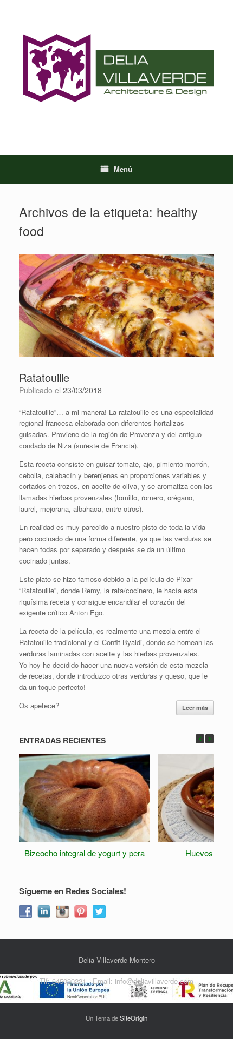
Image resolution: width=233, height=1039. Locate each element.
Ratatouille (44, 377)
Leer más (195, 707)
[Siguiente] (209, 738)
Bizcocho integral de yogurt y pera (84, 853)
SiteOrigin (133, 1018)
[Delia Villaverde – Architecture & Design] (116, 69)
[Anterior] (200, 738)
